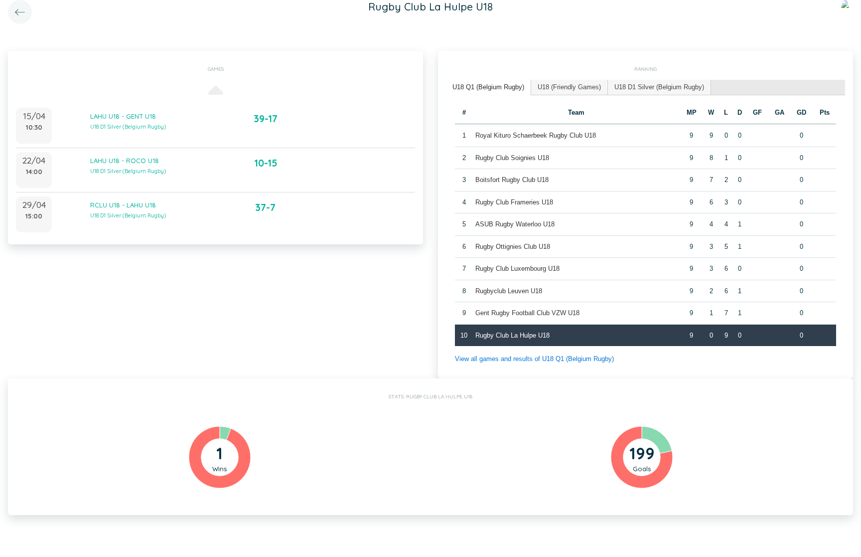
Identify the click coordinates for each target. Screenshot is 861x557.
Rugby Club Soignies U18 (512, 158)
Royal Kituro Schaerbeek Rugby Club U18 (535, 135)
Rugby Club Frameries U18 (514, 202)
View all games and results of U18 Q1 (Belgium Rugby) (534, 359)
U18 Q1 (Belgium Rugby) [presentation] (488, 87)
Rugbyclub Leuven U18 (508, 291)
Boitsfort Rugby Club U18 (512, 180)
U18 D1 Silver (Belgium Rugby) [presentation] (659, 87)
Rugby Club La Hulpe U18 (512, 335)
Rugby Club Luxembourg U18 (517, 268)
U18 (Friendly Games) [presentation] (569, 87)
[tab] (488, 87)
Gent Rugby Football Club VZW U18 (527, 313)
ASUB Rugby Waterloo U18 (515, 224)
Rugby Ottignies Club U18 (512, 246)
